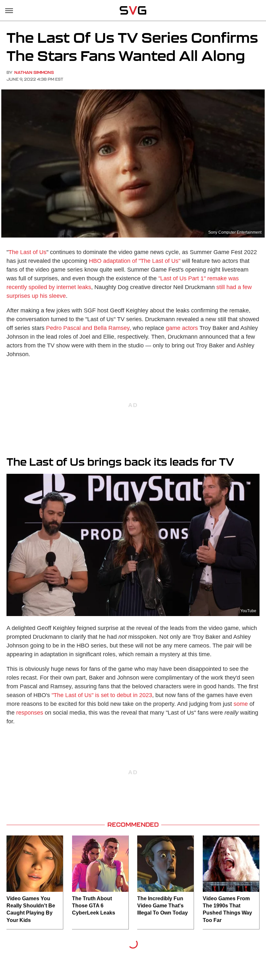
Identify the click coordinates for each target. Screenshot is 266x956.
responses (29, 712)
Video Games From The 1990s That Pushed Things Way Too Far (227, 909)
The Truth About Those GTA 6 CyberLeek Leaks (93, 906)
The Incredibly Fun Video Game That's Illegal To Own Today (162, 906)
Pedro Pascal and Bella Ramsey (87, 328)
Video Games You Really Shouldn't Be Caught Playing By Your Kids (30, 909)
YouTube (248, 611)
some (241, 704)
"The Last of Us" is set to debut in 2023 (102, 695)
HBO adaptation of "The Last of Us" (134, 261)
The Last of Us (27, 252)
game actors (182, 328)
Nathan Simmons (34, 72)
